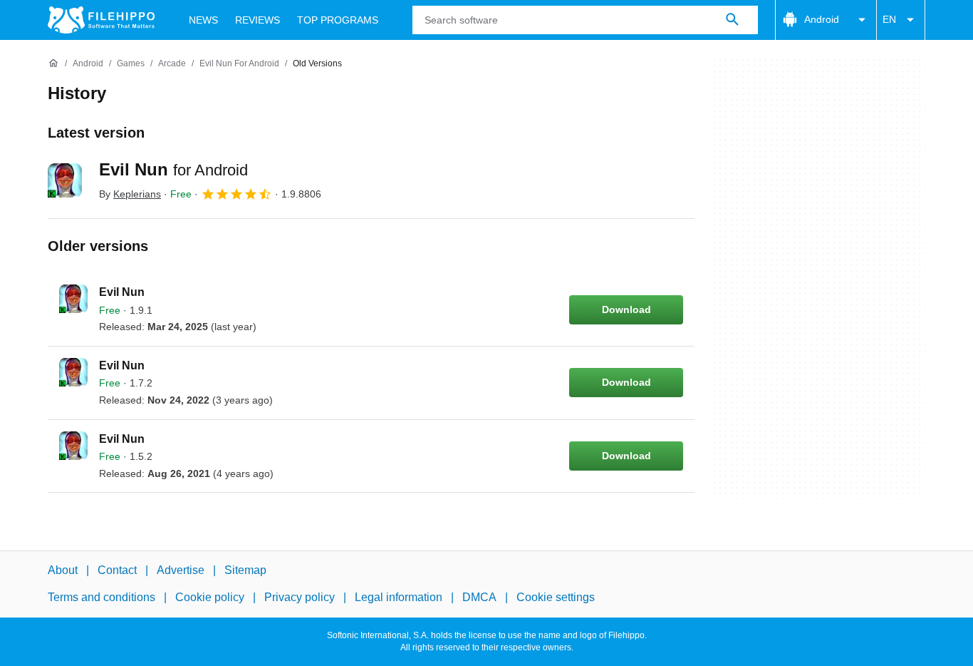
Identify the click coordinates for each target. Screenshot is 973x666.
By (130, 194)
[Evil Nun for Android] (65, 180)
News (203, 20)
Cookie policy (209, 597)
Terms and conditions (101, 597)
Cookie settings (555, 597)
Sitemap (245, 570)
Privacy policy (299, 597)
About (63, 570)
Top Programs (337, 20)
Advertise (180, 570)
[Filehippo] (101, 20)
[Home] (53, 63)
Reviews (257, 20)
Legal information (398, 597)
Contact (117, 570)
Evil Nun (173, 169)
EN (889, 19)
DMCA (479, 597)
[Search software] (732, 20)
